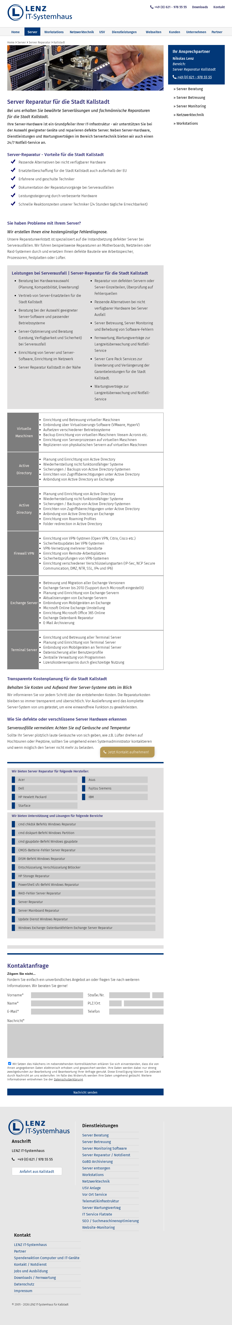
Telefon (94, 1011)
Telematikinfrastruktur (100, 1201)
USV (102, 32)
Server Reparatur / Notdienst (106, 1155)
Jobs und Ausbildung (31, 1271)
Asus (92, 780)
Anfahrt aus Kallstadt (37, 1171)
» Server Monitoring (187, 106)
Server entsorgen (96, 1168)
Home (15, 32)
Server (32, 32)
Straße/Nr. (96, 995)
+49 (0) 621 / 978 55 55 (34, 1159)
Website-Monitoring (98, 1227)
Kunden (174, 32)
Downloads (200, 7)
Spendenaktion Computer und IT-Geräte (47, 1258)
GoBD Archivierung (97, 1161)
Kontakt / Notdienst (30, 1264)
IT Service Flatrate (97, 1214)
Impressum (23, 1291)
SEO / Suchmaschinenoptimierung (110, 1221)
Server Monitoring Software (104, 1148)
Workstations (54, 32)
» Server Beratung (185, 89)
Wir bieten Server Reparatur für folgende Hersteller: (50, 771)
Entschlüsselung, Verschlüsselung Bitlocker (49, 867)
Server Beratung (95, 1135)
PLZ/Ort (94, 1003)
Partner (217, 32)
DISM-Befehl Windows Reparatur (41, 859)
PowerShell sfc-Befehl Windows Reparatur (48, 885)
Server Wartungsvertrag (101, 1208)
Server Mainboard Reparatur (38, 911)
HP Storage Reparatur (33, 876)
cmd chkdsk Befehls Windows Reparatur (47, 824)
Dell (21, 788)
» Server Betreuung (186, 97)
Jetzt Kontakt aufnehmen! (127, 752)
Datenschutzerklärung (68, 1079)
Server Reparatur (30, 902)
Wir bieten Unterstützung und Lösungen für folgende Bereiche (57, 816)
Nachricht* (15, 1021)
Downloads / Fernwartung (35, 1277)
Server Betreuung (96, 1142)
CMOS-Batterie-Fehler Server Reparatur (46, 850)
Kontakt (219, 7)
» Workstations (183, 123)
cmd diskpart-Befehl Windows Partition (46, 833)
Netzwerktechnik (82, 32)
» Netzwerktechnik (186, 115)
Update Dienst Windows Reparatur (43, 919)
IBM (91, 797)
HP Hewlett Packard (32, 797)
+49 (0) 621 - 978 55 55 (171, 7)
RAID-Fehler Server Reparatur (39, 893)
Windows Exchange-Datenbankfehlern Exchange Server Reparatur (65, 928)
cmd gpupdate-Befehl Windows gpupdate (48, 842)
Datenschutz (24, 1284)
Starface (24, 806)
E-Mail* (13, 1011)
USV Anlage (91, 1188)
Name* (13, 1003)
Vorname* (15, 995)
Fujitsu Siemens (100, 788)
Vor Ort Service (94, 1194)
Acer (21, 780)
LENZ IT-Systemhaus (30, 1245)
